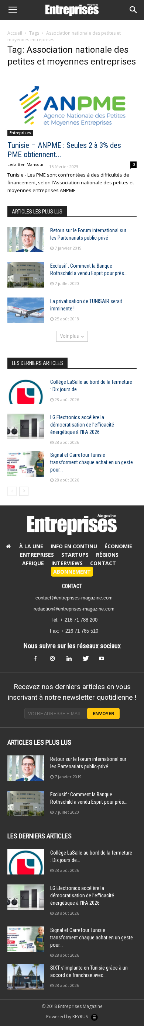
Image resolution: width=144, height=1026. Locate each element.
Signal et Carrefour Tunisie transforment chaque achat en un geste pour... (91, 462)
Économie (118, 546)
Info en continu (74, 546)
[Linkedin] (72, 660)
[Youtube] (104, 660)
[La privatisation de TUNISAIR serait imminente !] (25, 310)
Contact (103, 563)
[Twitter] (88, 660)
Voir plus (69, 336)
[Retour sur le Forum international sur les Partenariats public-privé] (25, 239)
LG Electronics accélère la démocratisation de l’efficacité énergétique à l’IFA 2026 (82, 424)
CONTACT (72, 586)
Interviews (67, 563)
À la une (31, 546)
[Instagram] (55, 660)
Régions (107, 554)
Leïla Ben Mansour (25, 164)
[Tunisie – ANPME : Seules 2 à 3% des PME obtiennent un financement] (72, 105)
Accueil (14, 33)
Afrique (33, 563)
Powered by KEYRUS (67, 1016)
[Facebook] (39, 660)
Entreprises (20, 132)
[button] (133, 10)
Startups (75, 554)
